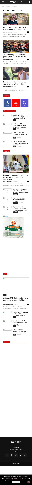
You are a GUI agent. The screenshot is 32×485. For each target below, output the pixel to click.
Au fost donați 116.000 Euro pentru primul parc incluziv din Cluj (14, 57)
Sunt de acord (16, 482)
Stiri (5, 24)
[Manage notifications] (28, 482)
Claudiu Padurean (7, 181)
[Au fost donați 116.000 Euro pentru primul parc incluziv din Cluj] (16, 46)
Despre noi (16, 447)
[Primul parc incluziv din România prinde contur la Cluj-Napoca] (16, 19)
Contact (16, 451)
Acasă (3, 6)
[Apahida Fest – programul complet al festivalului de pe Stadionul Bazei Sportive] (7, 143)
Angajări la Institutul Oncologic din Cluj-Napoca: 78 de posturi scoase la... (20, 117)
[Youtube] (25, 455)
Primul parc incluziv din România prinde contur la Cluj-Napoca (15, 28)
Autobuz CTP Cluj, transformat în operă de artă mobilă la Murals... (15, 299)
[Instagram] (11, 455)
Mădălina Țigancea (8, 59)
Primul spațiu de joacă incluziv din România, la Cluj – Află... (15, 83)
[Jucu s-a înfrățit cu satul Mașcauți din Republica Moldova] (7, 200)
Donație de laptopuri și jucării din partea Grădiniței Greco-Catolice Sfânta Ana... (15, 177)
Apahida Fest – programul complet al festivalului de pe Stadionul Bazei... (20, 143)
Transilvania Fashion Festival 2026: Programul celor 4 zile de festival (20, 322)
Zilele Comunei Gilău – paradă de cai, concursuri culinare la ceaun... (20, 134)
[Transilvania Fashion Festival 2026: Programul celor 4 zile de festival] (7, 323)
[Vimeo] (20, 455)
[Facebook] (7, 455)
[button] (29, 2)
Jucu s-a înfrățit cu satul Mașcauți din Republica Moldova (19, 199)
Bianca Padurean (7, 32)
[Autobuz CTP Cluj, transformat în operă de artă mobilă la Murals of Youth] (16, 286)
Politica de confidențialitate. (19, 480)
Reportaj (6, 172)
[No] (30, 480)
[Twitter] (16, 455)
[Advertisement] (16, 254)
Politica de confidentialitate (16, 449)
